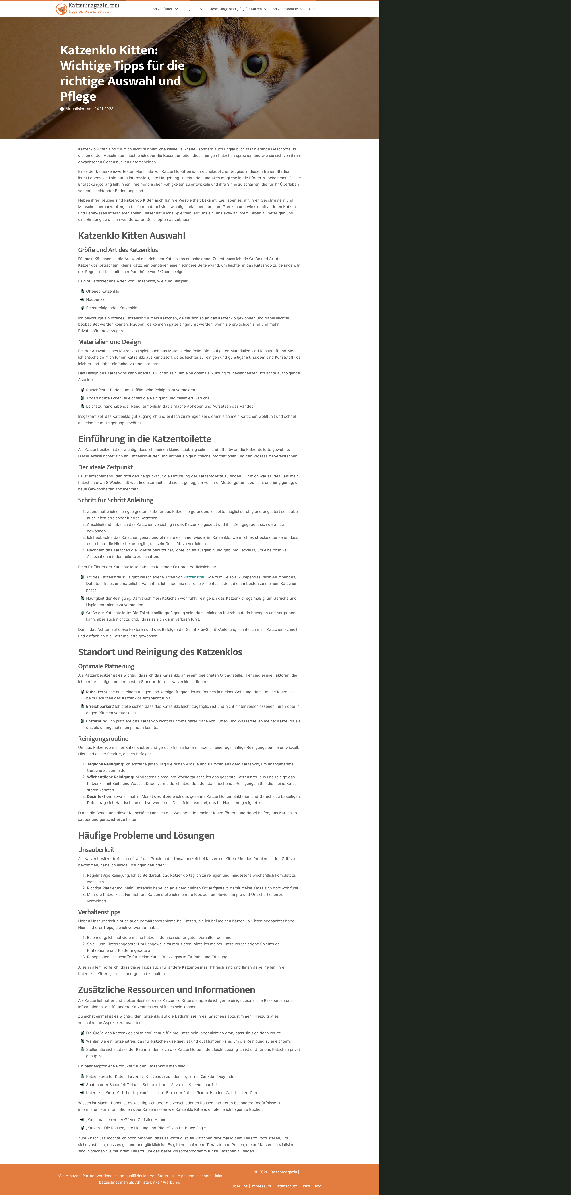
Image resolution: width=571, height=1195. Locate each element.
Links (305, 1186)
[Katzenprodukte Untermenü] (302, 9)
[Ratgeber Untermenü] (201, 9)
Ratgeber (190, 9)
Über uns (316, 9)
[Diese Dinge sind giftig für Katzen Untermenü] (265, 9)
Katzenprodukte (285, 9)
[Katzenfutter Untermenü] (176, 9)
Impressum (261, 1186)
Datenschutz (286, 1186)
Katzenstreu (194, 577)
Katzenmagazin (283, 1172)
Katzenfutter (162, 9)
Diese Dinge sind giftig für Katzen (235, 9)
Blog (317, 1186)
